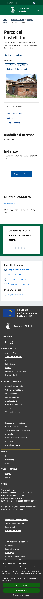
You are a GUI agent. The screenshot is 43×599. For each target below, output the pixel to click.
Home (5, 19)
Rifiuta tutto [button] (21, 590)
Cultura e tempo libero (14, 389)
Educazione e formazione (15, 423)
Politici (8, 367)
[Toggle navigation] (4, 9)
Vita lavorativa (11, 393)
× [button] (40, 562)
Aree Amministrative (13, 356)
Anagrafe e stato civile (14, 386)
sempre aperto (9, 203)
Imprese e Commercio (13, 397)
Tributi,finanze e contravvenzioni (18, 430)
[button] (21, 595)
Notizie (8, 456)
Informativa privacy (12, 549)
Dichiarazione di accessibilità (16, 556)
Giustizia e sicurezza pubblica (16, 426)
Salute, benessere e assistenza (17, 437)
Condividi (8, 55)
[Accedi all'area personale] (34, 3)
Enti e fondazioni (11, 364)
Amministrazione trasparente (16, 541)
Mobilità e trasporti (12, 411)
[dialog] (21, 579)
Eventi (7, 477)
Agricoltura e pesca (12, 444)
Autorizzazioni (10, 441)
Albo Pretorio (10, 545)
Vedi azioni (20, 55)
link (9, 580)
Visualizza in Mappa (21, 174)
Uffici (7, 360)
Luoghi (30, 19)
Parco (5, 22)
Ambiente (9, 433)
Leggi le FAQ (10, 527)
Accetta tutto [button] (21, 585)
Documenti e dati (12, 375)
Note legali (9, 552)
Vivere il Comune (17, 19)
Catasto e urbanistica (13, 404)
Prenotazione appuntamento (16, 519)
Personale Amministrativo (15, 371)
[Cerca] (38, 10)
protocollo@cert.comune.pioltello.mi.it (20, 506)
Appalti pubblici (11, 400)
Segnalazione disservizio (14, 523)
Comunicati (9, 459)
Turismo (8, 408)
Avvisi (7, 463)
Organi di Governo (12, 353)
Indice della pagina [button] (14, 106)
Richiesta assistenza (13, 530)
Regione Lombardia (10, 2)
